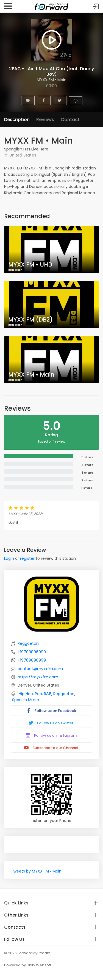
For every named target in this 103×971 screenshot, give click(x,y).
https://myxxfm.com (38, 677)
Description (17, 119)
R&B (47, 693)
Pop (38, 693)
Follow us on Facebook (55, 710)
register (27, 558)
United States (22, 155)
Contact (70, 119)
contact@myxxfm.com (40, 668)
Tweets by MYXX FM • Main (36, 871)
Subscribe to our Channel (55, 747)
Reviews (45, 119)
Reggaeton (28, 643)
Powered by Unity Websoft (27, 965)
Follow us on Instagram (55, 735)
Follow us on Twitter (54, 723)
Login (9, 558)
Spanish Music (25, 700)
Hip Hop (26, 693)
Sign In (96, 6)
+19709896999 (32, 652)
